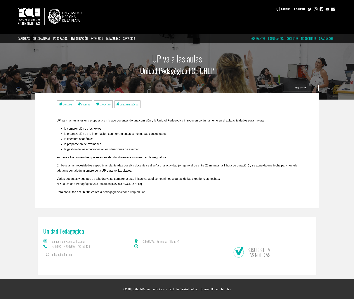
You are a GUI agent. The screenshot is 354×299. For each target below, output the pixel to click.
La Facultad (113, 38)
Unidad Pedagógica (129, 104)
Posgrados (60, 38)
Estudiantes (276, 38)
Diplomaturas (41, 38)
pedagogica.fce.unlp (61, 254)
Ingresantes (257, 38)
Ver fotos (301, 88)
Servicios (129, 38)
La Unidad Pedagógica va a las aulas (86, 183)
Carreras (24, 38)
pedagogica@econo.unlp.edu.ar (124, 192)
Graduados (326, 38)
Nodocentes (308, 38)
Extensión (97, 38)
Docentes (292, 38)
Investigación (79, 38)
